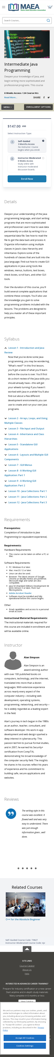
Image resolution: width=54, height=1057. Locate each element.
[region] (25, 1028)
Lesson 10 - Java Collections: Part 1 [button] (27, 491)
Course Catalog (27, 965)
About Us (27, 969)
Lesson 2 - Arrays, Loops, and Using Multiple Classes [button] (25, 420)
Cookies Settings (24, 1045)
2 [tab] (22, 868)
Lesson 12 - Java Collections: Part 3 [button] (27, 502)
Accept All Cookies (25, 1038)
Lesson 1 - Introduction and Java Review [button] (24, 350)
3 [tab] (27, 868)
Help (27, 973)
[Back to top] (27, 948)
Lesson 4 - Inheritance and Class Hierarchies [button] (24, 436)
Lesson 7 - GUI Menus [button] (20, 465)
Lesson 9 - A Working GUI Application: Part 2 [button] (20, 483)
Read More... (10, 97)
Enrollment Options (38, 106)
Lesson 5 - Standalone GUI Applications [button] (20, 447)
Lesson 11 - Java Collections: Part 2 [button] (27, 496)
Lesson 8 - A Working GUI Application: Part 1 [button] (20, 473)
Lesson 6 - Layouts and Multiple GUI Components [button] (26, 457)
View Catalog (27, 1001)
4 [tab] (31, 868)
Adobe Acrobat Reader (20, 593)
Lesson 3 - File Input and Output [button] (26, 428)
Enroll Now (27, 178)
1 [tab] (18, 868)
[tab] (27, 350)
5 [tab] (35, 868)
